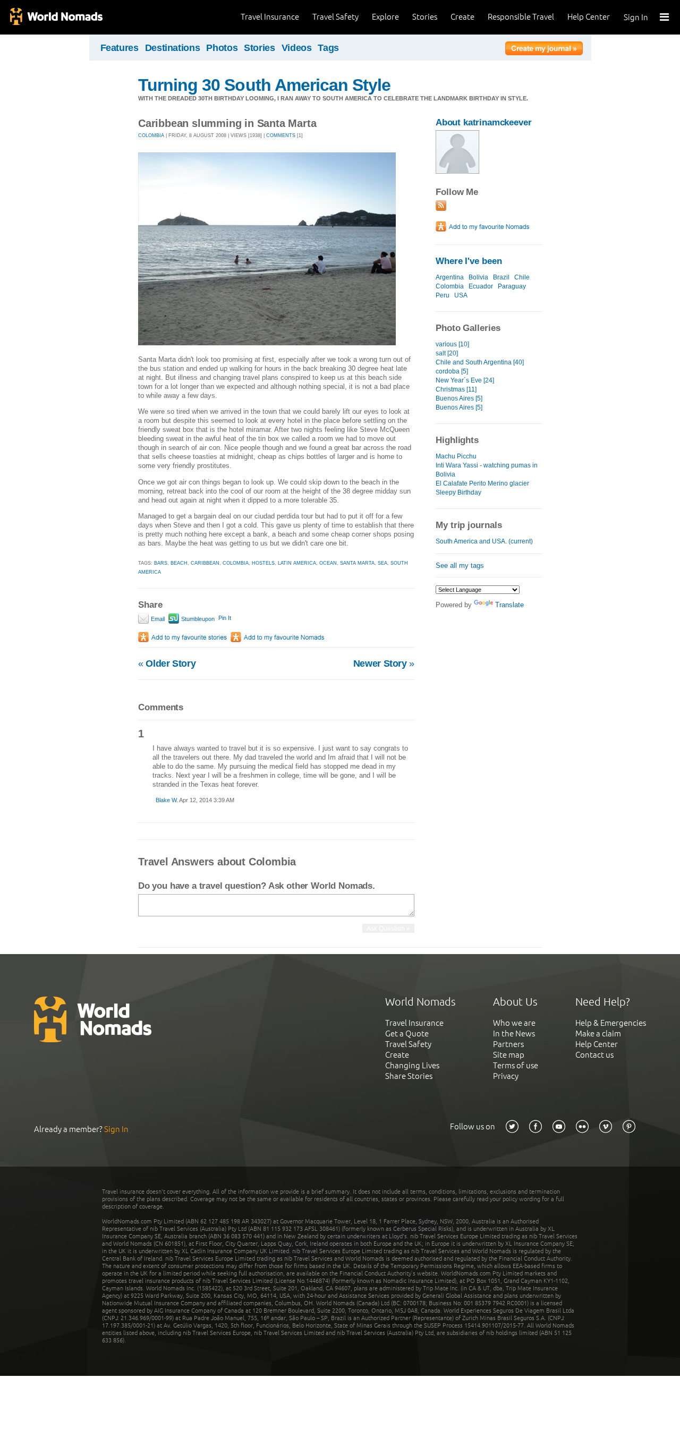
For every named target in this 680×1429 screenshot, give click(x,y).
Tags (328, 47)
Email (157, 619)
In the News (514, 1033)
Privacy (505, 1076)
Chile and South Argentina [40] (480, 362)
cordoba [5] (452, 371)
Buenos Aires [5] (459, 398)
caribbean (205, 563)
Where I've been (469, 261)
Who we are (514, 1022)
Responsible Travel (521, 16)
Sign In (636, 17)
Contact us (594, 1054)
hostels (263, 563)
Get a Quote (407, 1033)
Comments (280, 135)
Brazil (501, 277)
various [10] (452, 344)
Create (462, 16)
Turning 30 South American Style (264, 85)
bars (160, 563)
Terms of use (515, 1065)
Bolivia (478, 277)
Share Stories (408, 1076)
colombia (236, 563)
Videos (297, 47)
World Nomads (56, 17)
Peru (442, 295)
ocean (328, 563)
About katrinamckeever (484, 122)
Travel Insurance (270, 16)
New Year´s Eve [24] (465, 380)
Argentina (450, 277)
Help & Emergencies (610, 1022)
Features (119, 47)
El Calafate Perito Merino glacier (482, 483)
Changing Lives (412, 1065)
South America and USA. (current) (484, 541)
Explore (385, 16)
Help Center (588, 16)
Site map (508, 1054)
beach (179, 563)
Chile (522, 277)
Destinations (172, 47)
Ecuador (481, 286)
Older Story (167, 663)
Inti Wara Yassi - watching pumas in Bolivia (487, 470)
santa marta (357, 563)
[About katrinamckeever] (457, 171)
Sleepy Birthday (458, 492)
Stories (424, 16)
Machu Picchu (456, 456)
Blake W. (167, 800)
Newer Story (383, 663)
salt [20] (447, 353)
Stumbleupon (197, 619)
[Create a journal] (544, 49)
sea (382, 563)
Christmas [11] (456, 389)
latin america (297, 563)
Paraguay (512, 286)
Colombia (450, 286)
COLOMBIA (151, 135)
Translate (509, 605)
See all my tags (460, 565)
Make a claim (598, 1033)
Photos (221, 47)
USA (461, 295)
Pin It (224, 618)
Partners (508, 1044)
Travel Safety (335, 16)
